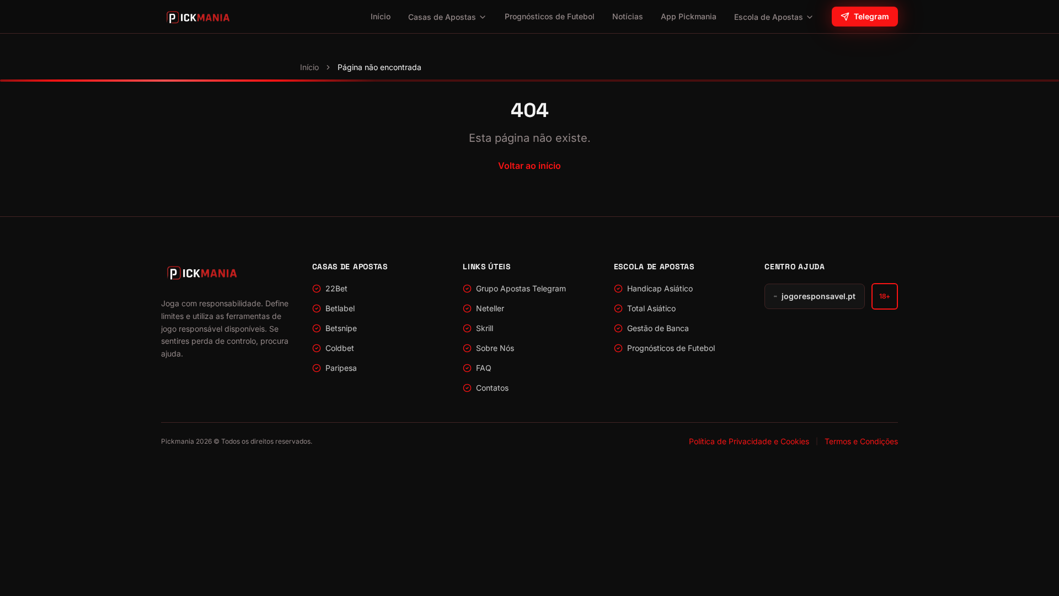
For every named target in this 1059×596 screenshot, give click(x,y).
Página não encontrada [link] (379, 67)
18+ (884, 296)
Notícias (627, 16)
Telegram (871, 16)
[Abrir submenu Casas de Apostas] (482, 17)
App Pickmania (688, 16)
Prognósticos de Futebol (550, 16)
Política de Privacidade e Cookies (749, 441)
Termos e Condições (861, 441)
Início (381, 16)
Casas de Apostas (442, 17)
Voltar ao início (529, 165)
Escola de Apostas (768, 17)
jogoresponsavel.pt (818, 296)
